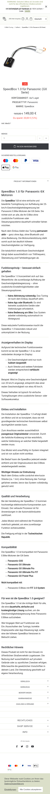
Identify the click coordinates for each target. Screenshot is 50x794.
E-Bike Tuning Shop (15, 18)
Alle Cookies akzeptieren (30, 789)
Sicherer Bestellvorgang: (13, 155)
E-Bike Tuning (9, 27)
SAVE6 (27, 11)
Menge (4, 134)
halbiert (17, 27)
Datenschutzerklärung (14, 784)
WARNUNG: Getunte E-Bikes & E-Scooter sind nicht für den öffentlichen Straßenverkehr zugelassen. (25, 4)
